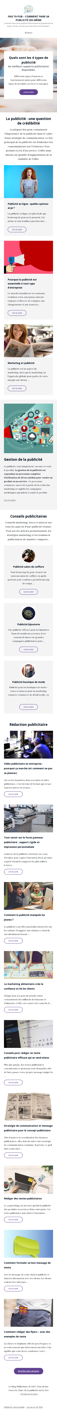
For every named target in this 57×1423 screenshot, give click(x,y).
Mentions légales (29, 1394)
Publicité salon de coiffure (28, 566)
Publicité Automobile (14, 1407)
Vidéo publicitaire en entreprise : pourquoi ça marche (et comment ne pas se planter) (28, 768)
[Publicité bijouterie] (28, 613)
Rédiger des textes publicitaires (23, 1198)
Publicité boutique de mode (28, 682)
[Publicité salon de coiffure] (28, 555)
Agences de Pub (35, 1407)
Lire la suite (10, 500)
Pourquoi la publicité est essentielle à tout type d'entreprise (22, 283)
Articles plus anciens (28, 1371)
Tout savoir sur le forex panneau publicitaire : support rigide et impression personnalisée (23, 842)
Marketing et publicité (21, 363)
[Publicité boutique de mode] (28, 671)
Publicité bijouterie (28, 624)
